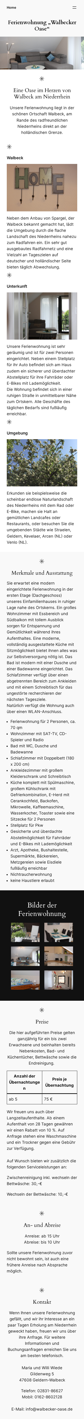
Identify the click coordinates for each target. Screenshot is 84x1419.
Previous (5, 51)
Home (11, 7)
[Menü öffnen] (74, 7)
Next (78, 51)
